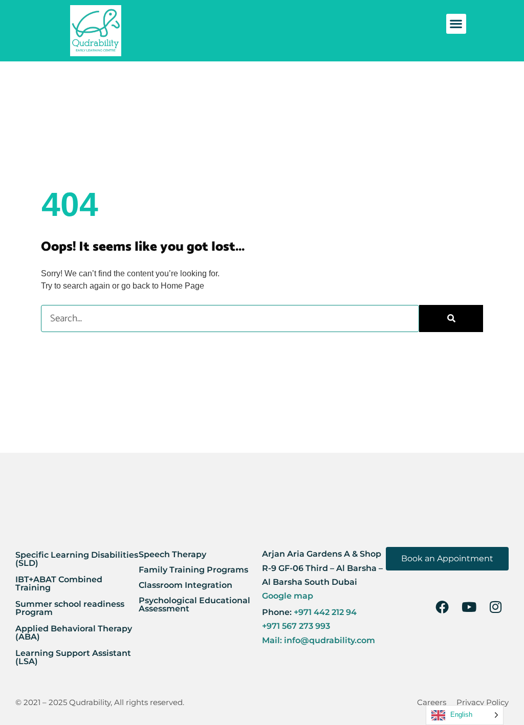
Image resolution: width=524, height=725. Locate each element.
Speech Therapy (172, 554)
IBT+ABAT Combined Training (58, 583)
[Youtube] (468, 607)
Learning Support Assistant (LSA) (73, 657)
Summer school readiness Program (69, 608)
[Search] (451, 318)
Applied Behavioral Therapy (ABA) (73, 633)
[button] (456, 24)
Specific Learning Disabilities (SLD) (76, 559)
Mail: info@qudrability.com (318, 640)
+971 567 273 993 (296, 626)
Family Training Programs (193, 570)
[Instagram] (495, 607)
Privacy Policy (482, 702)
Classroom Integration (185, 585)
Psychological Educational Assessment (194, 604)
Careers (431, 702)
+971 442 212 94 (324, 612)
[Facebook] (442, 607)
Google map (287, 596)
